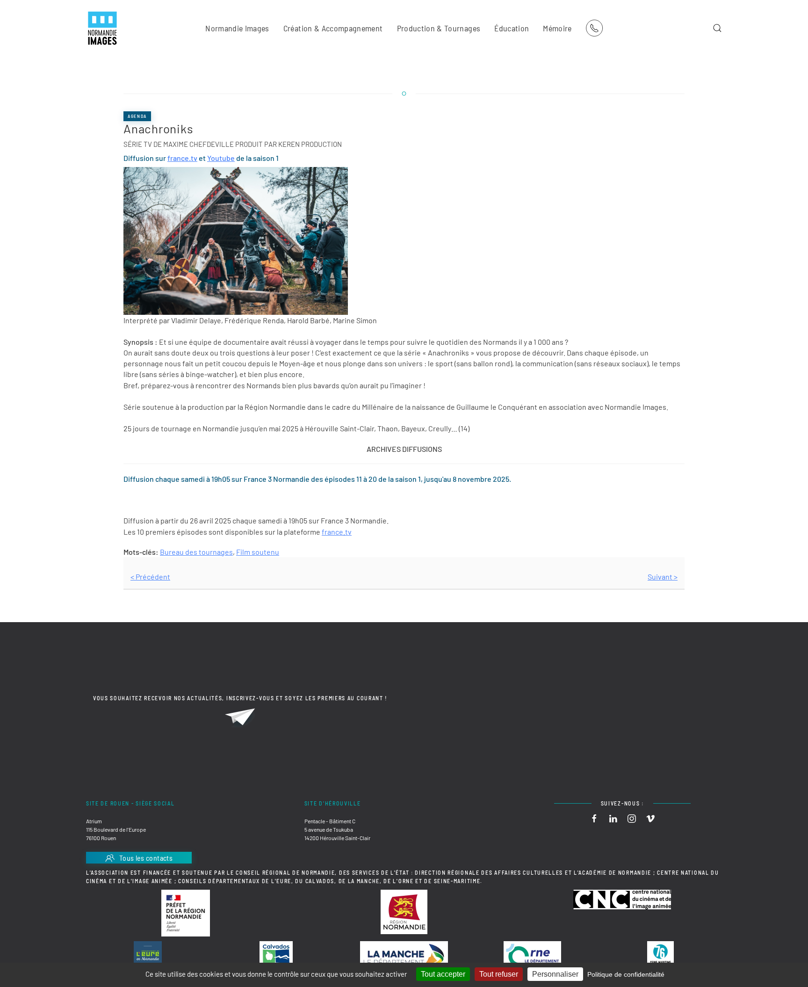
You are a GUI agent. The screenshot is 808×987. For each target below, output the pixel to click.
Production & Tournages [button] (439, 28)
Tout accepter (443, 974)
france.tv (182, 157)
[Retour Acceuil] (102, 28)
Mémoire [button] (557, 28)
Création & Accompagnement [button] (333, 28)
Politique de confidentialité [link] (625, 974)
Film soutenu (257, 551)
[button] (717, 28)
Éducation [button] (511, 28)
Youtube (221, 157)
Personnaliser (555, 974)
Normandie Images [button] (237, 28)
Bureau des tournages (196, 551)
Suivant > (663, 576)
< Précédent (150, 576)
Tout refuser (498, 974)
